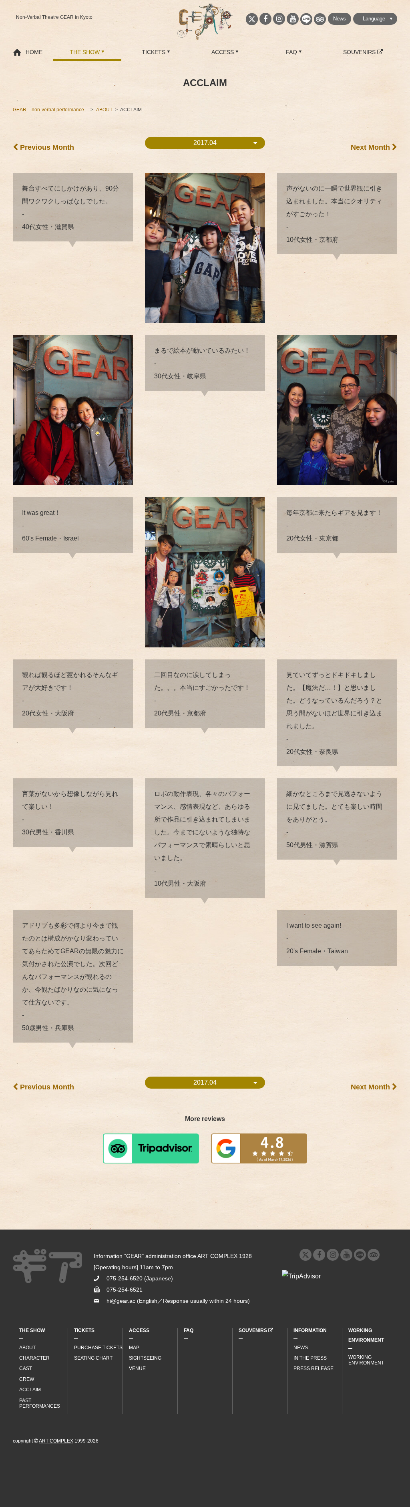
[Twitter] (252, 19)
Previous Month (46, 147)
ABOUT (27, 1347)
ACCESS (222, 52)
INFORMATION (310, 1330)
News (339, 19)
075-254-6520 (125, 1278)
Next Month (371, 147)
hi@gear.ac (121, 1301)
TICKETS (153, 52)
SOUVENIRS (360, 52)
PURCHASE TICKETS (98, 1347)
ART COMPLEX (56, 1441)
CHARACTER (34, 1358)
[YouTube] (293, 19)
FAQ (291, 52)
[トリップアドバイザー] (320, 19)
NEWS (300, 1347)
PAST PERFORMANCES (39, 1403)
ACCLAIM (30, 1389)
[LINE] (306, 19)
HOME (34, 52)
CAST (25, 1368)
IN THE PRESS (310, 1358)
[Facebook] (265, 19)
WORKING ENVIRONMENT (366, 1335)
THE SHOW (85, 52)
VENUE (137, 1368)
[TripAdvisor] (374, 1255)
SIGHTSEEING (145, 1358)
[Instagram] (279, 19)
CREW (26, 1379)
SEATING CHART (93, 1358)
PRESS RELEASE (313, 1368)
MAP (134, 1347)
